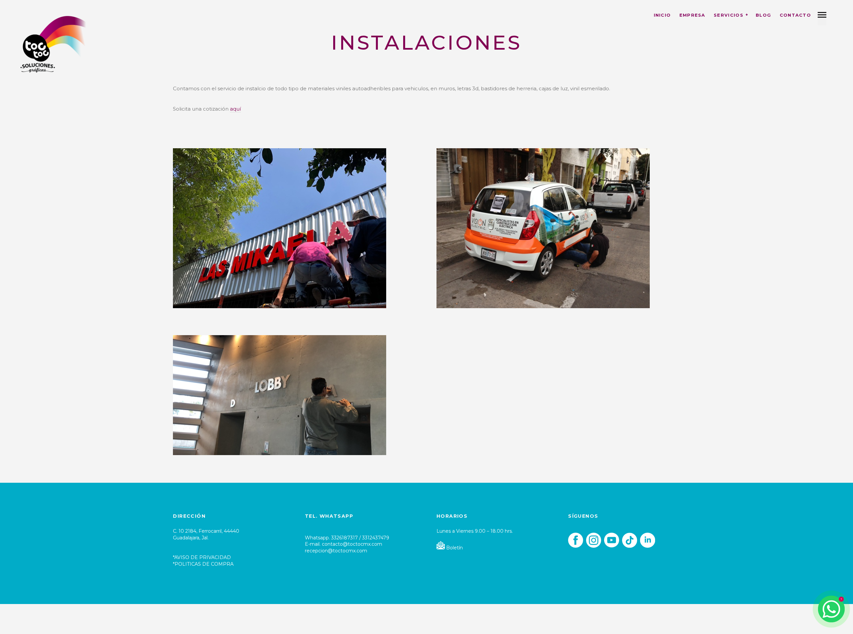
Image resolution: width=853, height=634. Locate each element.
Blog (763, 15)
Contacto (795, 15)
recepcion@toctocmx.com (336, 551)
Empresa (692, 15)
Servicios (728, 15)
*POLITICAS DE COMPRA (203, 564)
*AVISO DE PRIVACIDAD (202, 557)
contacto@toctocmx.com (352, 544)
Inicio (662, 15)
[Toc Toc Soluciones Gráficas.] (53, 43)
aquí (235, 109)
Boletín (454, 548)
